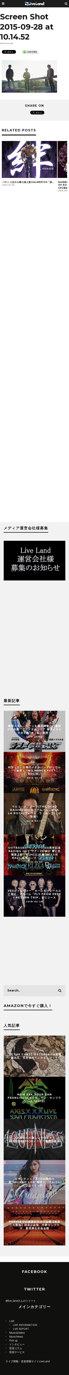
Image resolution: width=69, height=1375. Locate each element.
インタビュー (17, 1344)
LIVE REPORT (21, 1329)
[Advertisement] (34, 360)
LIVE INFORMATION (25, 1325)
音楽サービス (17, 1352)
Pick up (13, 1340)
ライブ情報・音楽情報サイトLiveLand (28, 1361)
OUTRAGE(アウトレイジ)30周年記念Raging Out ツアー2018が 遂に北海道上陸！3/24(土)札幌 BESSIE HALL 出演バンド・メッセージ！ (34, 853)
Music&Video (17, 1332)
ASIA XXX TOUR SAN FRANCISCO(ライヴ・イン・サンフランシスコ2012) (34, 1098)
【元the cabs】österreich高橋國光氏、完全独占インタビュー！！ (34, 1056)
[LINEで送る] (30, 51)
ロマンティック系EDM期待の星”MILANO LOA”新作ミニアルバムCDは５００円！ (34, 1182)
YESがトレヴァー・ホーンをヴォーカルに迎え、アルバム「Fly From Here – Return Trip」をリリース (34, 894)
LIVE (11, 1321)
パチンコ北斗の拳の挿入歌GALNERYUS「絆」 (28, 182)
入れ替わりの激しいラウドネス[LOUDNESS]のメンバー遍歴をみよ (34, 1139)
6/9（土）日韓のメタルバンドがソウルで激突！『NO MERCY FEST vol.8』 (34, 770)
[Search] (66, 3)
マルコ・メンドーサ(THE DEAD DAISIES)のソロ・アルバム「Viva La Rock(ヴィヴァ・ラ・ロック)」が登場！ (34, 811)
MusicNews (16, 1336)
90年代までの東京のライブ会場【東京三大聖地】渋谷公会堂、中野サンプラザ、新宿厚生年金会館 (34, 1225)
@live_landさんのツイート (21, 1300)
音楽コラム (15, 1348)
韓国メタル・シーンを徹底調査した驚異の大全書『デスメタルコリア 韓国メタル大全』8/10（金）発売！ (35, 729)
